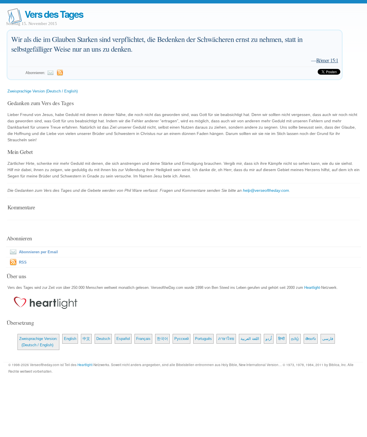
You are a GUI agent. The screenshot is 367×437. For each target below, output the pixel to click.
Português (203, 339)
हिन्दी (281, 339)
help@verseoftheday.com (266, 190)
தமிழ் (295, 339)
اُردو (269, 339)
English (70, 339)
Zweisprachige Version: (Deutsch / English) (38, 342)
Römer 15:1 (327, 60)
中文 (86, 339)
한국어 (162, 339)
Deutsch (103, 339)
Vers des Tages (54, 14)
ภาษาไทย (226, 339)
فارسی (327, 339)
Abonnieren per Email (38, 252)
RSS (23, 262)
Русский (181, 339)
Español (123, 339)
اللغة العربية (250, 339)
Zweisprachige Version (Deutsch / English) (42, 91)
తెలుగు (310, 339)
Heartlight (312, 287)
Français (143, 339)
